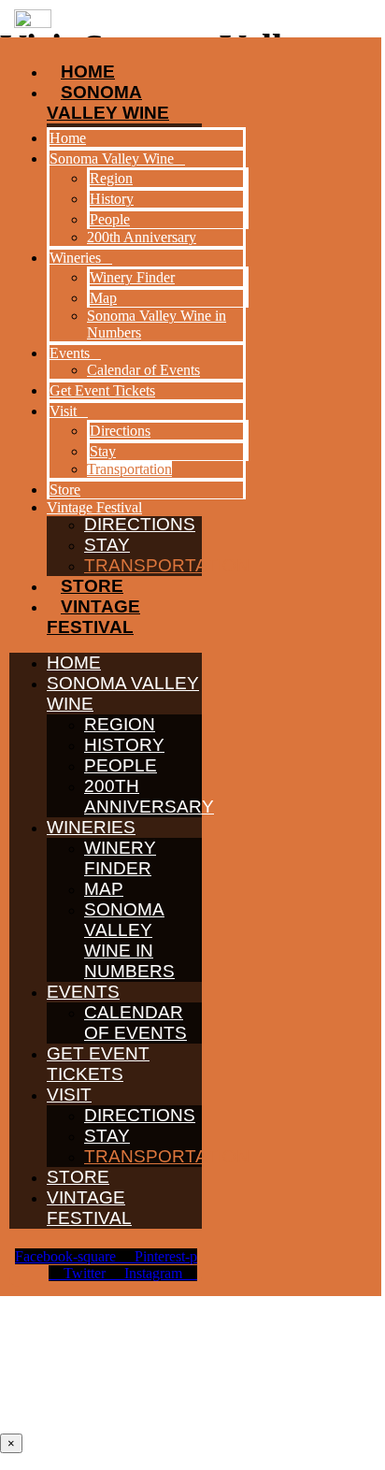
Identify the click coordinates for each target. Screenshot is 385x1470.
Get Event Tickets (98, 1064)
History (124, 745)
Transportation (167, 565)
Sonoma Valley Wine (123, 693)
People (120, 765)
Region (119, 724)
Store (92, 586)
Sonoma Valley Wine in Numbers (129, 940)
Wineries (91, 827)
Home (74, 662)
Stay (107, 545)
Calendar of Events (135, 1022)
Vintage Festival (93, 617)
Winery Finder (120, 858)
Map (103, 889)
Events (83, 992)
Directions (139, 1115)
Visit (69, 1094)
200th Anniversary (149, 796)
